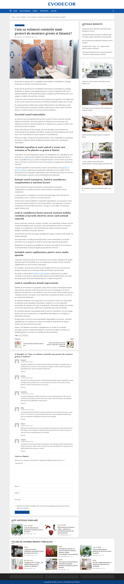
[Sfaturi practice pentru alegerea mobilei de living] (97, 123)
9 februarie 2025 (63, 535)
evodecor (19, 37)
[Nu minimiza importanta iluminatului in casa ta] (97, 177)
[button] (113, 11)
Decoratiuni (44, 11)
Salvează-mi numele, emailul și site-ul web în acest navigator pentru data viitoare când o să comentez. (43, 507)
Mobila (35, 11)
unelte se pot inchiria (42, 274)
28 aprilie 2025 (98, 568)
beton (32, 160)
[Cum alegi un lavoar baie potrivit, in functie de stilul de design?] (97, 97)
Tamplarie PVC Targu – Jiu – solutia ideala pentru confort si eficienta (34, 564)
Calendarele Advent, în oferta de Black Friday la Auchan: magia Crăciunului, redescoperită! (97, 36)
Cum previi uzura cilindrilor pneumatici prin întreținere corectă (34, 551)
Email (17, 493)
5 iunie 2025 (29, 568)
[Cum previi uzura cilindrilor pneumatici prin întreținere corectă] (17, 551)
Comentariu (19, 463)
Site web (17, 499)
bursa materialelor (23, 335)
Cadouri (53, 11)
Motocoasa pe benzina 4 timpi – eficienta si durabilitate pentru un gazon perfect (66, 530)
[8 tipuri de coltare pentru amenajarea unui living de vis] (97, 70)
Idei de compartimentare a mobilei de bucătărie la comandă (102, 564)
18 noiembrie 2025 (64, 556)
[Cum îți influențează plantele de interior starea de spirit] (17, 529)
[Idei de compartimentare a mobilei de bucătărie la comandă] (85, 564)
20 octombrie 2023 (29, 37)
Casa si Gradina (25, 11)
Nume (17, 486)
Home (15, 11)
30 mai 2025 (63, 569)
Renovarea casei (28, 560)
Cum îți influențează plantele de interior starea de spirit (33, 530)
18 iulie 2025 (29, 534)
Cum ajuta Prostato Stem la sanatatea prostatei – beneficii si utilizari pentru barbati (68, 564)
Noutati (26, 547)
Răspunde (23, 371)
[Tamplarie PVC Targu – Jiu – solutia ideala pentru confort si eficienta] (17, 564)
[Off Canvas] (11, 10)
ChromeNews (67, 582)
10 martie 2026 (30, 555)
